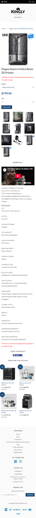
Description (17, 162)
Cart (33, 1)
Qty (2, 98)
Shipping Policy (18, 452)
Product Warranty (18, 447)
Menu (5, 1)
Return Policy (18, 449)
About (18, 437)
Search (18, 434)
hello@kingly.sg (18, 471)
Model (3, 84)
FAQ (18, 444)
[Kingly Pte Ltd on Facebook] (15, 461)
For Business (18, 439)
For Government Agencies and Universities (18, 442)
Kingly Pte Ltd (23, 503)
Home (3, 28)
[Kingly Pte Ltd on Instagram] (20, 461)
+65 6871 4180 (18, 474)
